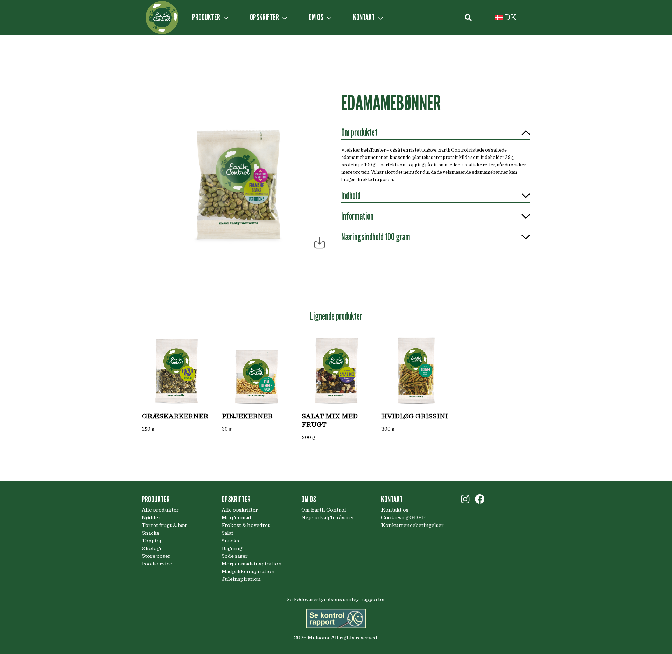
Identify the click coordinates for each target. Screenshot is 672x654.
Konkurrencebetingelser (412, 525)
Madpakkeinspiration (248, 571)
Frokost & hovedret (246, 525)
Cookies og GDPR (403, 517)
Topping (152, 540)
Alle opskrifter (240, 510)
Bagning (232, 548)
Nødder (151, 517)
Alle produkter (160, 510)
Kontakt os (394, 510)
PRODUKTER (207, 17)
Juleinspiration (241, 579)
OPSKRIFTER (265, 17)
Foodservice (157, 563)
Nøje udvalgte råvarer (328, 517)
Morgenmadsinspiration (252, 563)
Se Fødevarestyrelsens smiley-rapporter (336, 599)
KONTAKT (364, 17)
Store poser (156, 556)
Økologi (151, 548)
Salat (227, 533)
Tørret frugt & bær (164, 525)
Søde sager (235, 556)
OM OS (317, 17)
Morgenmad (236, 517)
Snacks (150, 533)
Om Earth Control (323, 510)
